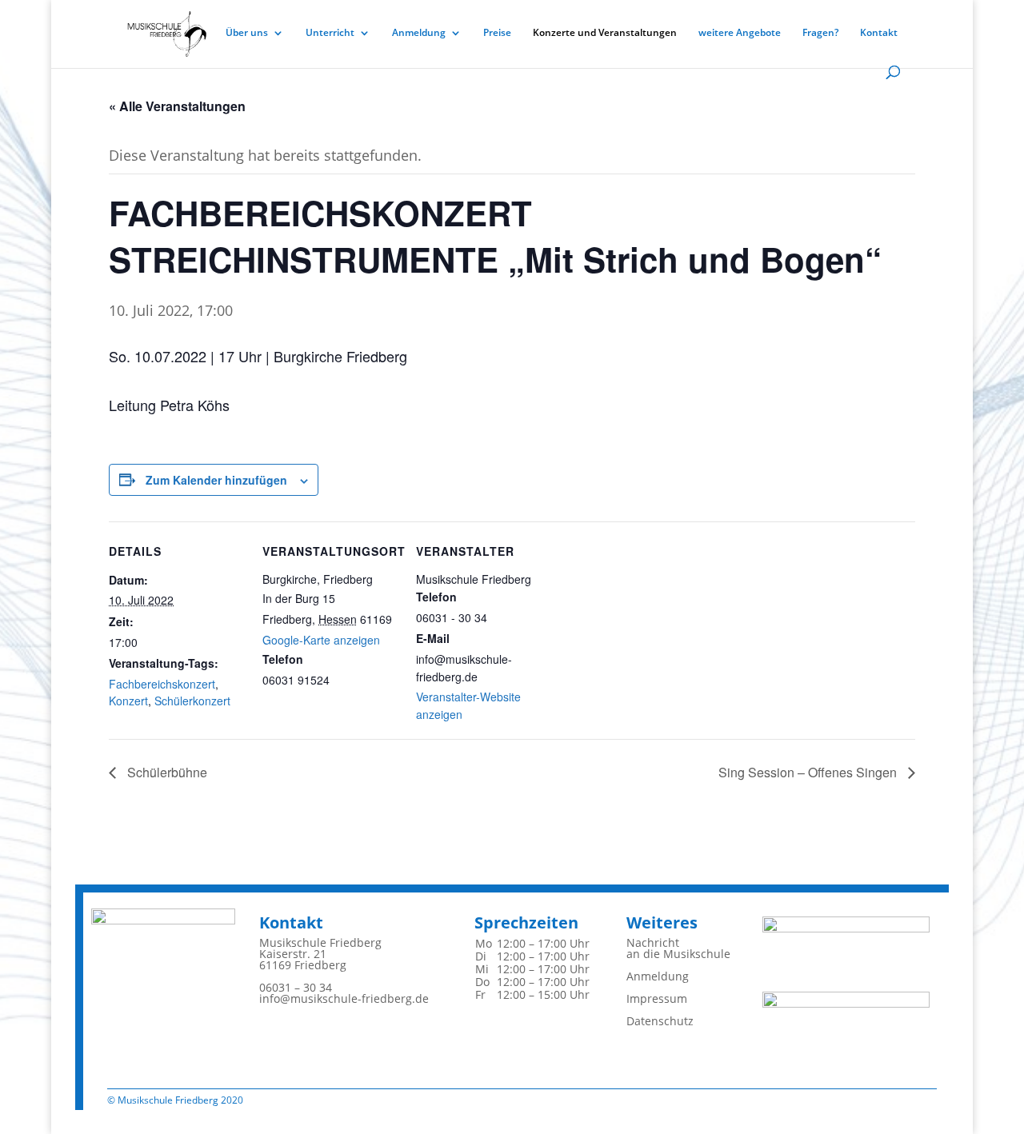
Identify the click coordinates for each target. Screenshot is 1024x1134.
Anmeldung (419, 33)
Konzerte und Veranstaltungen (605, 33)
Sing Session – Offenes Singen (809, 772)
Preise (497, 33)
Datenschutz (660, 1020)
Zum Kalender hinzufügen (216, 480)
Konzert (128, 701)
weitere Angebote (739, 33)
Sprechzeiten (526, 922)
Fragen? (820, 33)
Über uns (247, 33)
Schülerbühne (165, 772)
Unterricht (330, 33)
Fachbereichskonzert (162, 684)
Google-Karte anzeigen (321, 640)
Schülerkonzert (192, 701)
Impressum (656, 998)
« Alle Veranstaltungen (177, 106)
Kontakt (879, 33)
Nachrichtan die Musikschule (678, 948)
